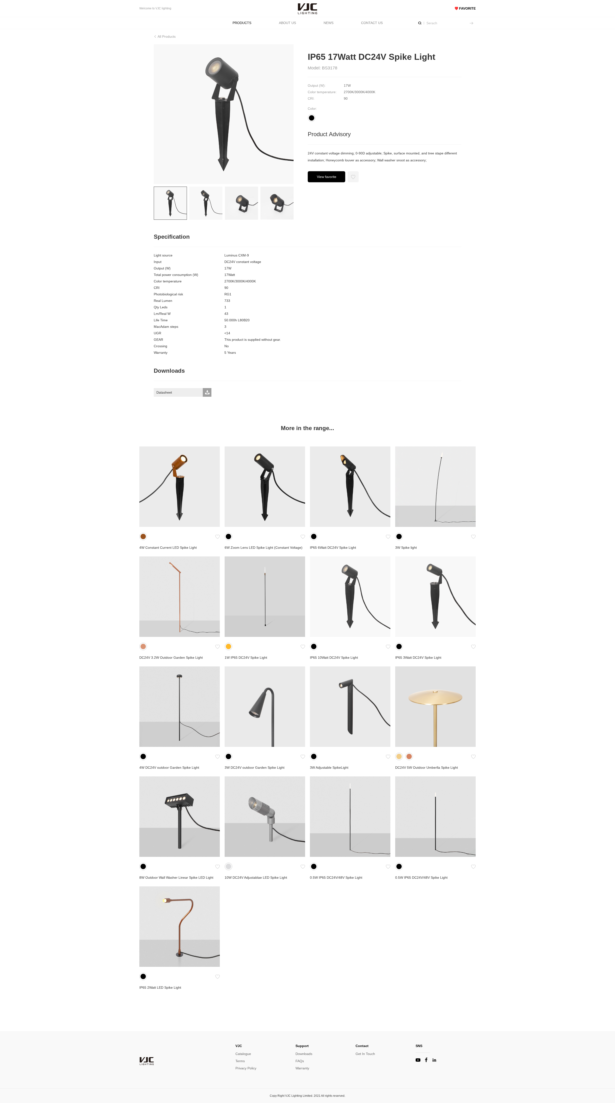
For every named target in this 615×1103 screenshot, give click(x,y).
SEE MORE (179, 486)
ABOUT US (287, 23)
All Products (166, 36)
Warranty (302, 1068)
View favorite (326, 177)
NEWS (328, 23)
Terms (240, 1061)
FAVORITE (467, 8)
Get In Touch (365, 1054)
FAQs (299, 1061)
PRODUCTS (242, 23)
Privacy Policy (245, 1068)
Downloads (303, 1054)
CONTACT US (372, 23)
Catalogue (243, 1054)
